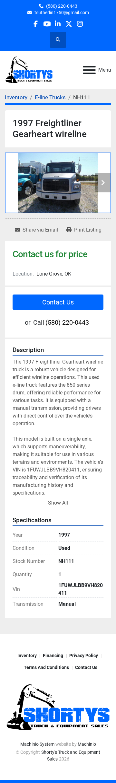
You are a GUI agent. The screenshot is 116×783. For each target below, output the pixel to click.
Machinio (87, 744)
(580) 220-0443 (61, 6)
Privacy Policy (83, 655)
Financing (53, 655)
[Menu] (89, 70)
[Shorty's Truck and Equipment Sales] (58, 706)
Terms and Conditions (46, 667)
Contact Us (58, 302)
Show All (58, 503)
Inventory (27, 655)
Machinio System (37, 744)
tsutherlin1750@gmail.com (61, 12)
